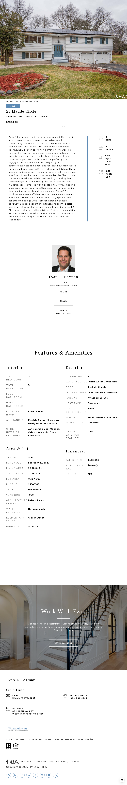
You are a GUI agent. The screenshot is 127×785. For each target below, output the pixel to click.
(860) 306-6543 (63, 295)
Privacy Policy (38, 767)
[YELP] (35, 775)
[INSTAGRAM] (15, 775)
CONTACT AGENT (63, 322)
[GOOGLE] (55, 775)
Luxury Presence (70, 761)
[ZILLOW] (8, 775)
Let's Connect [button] (63, 643)
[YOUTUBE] (48, 775)
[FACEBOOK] (22, 775)
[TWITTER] (42, 775)
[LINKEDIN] (28, 775)
